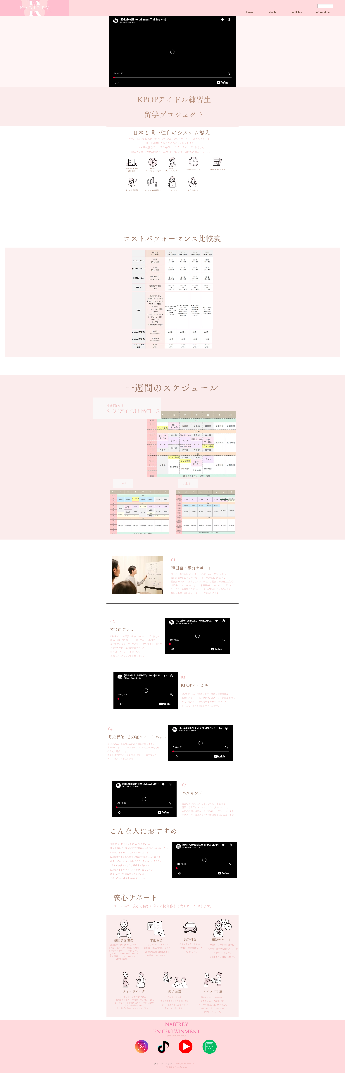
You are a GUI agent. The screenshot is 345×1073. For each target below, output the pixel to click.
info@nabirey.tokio (176, 1036)
